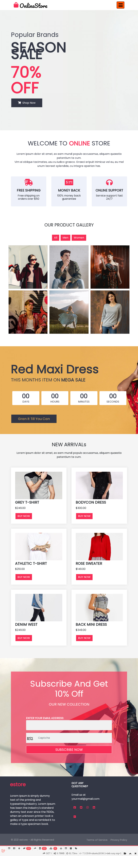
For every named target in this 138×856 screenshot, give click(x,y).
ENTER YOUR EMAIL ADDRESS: (45, 718)
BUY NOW (24, 516)
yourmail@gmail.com (85, 799)
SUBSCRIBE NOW (69, 749)
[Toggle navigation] (120, 5)
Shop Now (28, 103)
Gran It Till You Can (34, 418)
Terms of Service (97, 840)
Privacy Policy (119, 840)
